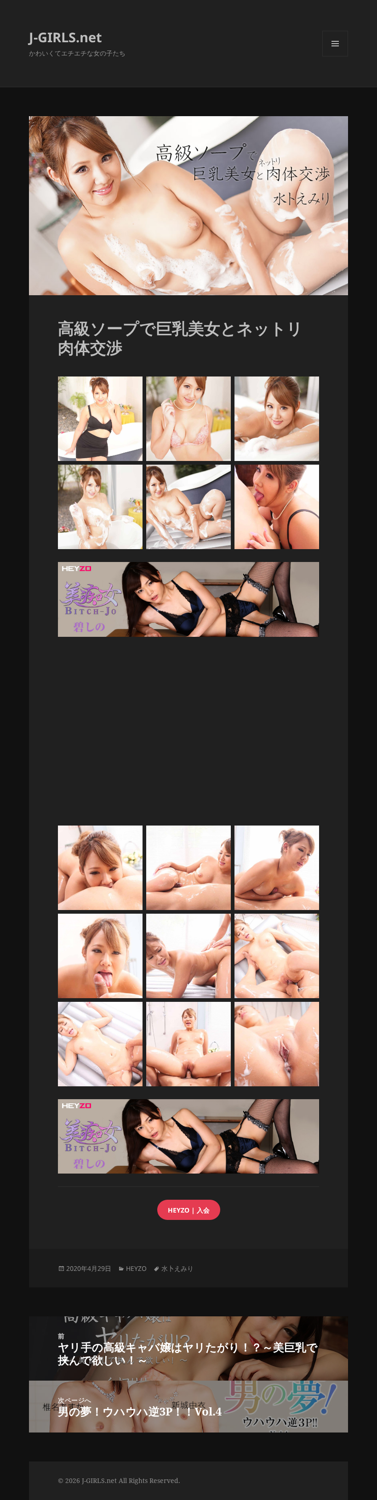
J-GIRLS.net (65, 37)
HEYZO (136, 1268)
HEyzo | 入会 (189, 1210)
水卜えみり (177, 1268)
